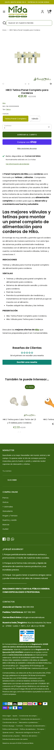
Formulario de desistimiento (35, 726)
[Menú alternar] (4, 11)
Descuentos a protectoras (28, 722)
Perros (5, 497)
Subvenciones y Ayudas (11, 736)
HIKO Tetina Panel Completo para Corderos (24, 30)
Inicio (4, 30)
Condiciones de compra (28, 716)
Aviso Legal (7, 716)
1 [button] (25, 84)
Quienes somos (8, 732)
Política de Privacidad (10, 729)
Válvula (35, 118)
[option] (27, 57)
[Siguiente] (50, 84)
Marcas (6, 524)
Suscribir (12, 480)
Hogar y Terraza (10, 515)
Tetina (8, 109)
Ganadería (8, 511)
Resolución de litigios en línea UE (28, 732)
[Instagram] (8, 539)
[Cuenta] (42, 11)
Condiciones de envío (10, 719)
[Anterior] (3, 84)
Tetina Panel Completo (15, 118)
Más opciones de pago (27, 148)
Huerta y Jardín (10, 520)
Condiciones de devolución (30, 719)
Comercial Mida (27, 743)
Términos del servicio (29, 736)
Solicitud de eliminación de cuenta (15, 739)
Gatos (5, 502)
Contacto (19, 726)
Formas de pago (8, 726)
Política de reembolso (27, 729)
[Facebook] (4, 539)
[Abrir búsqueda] (4, 23)
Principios (40, 729)
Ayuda (15, 716)
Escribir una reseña (27, 362)
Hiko (4, 103)
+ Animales (8, 506)
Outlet (6, 529)
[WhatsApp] (12, 539)
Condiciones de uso (10, 722)
